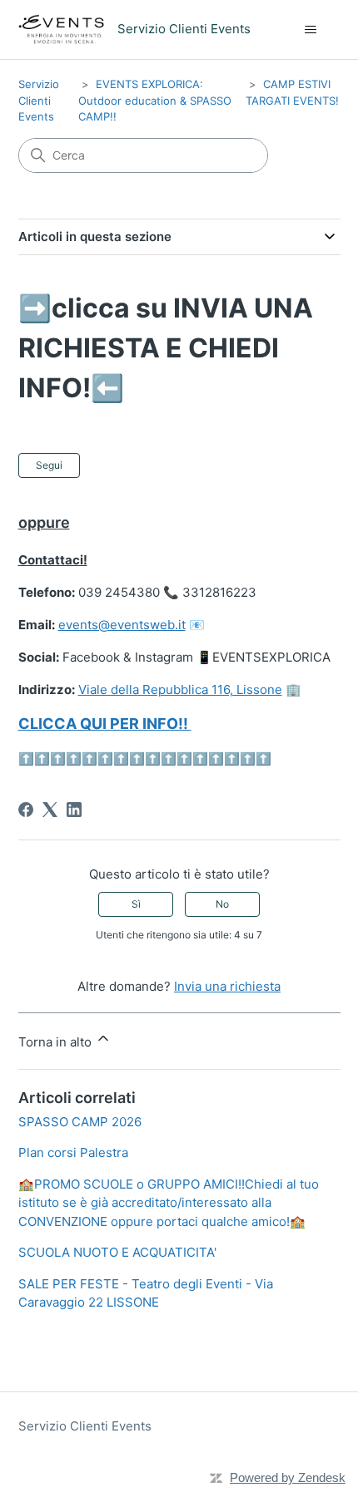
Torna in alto (56, 1042)
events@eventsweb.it (122, 625)
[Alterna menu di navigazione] (311, 30)
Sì (136, 904)
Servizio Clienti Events (38, 100)
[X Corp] (49, 809)
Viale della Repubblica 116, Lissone (180, 689)
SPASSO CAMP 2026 (80, 1122)
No (222, 904)
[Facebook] (25, 809)
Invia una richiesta (227, 986)
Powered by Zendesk (288, 1477)
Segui (49, 465)
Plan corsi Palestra (73, 1152)
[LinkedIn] (74, 809)
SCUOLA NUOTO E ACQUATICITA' (117, 1252)
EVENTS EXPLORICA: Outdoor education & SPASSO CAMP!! (154, 100)
